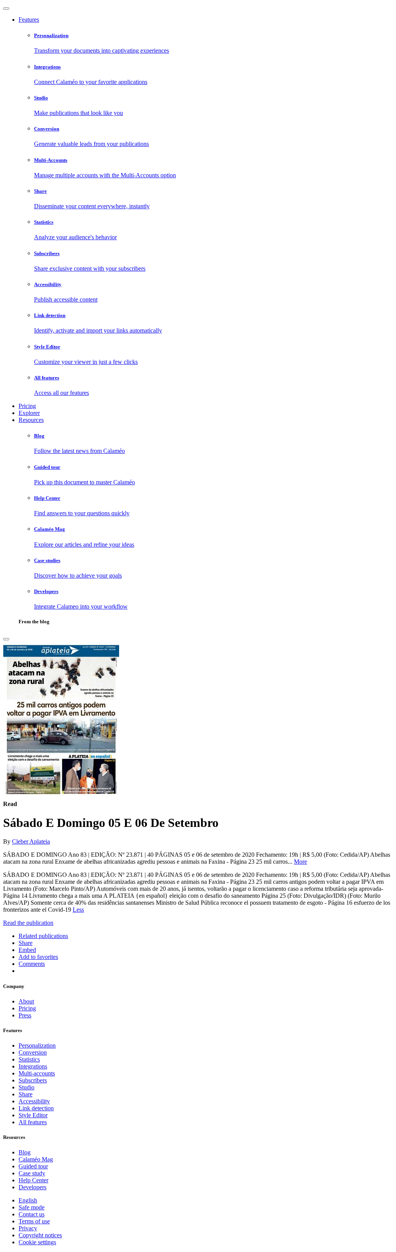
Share (25, 1094)
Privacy (28, 1228)
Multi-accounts (37, 1073)
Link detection (36, 1108)
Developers (32, 1187)
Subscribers (33, 1080)
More (300, 861)
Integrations (33, 1066)
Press (25, 1015)
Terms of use (34, 1221)
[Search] (6, 639)
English (28, 1200)
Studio (26, 1087)
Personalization (37, 1045)
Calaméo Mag (36, 1159)
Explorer (29, 413)
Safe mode (31, 1207)
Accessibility (34, 1101)
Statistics (29, 1059)
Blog (25, 1152)
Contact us (31, 1214)
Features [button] (29, 19)
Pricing (27, 406)
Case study (32, 1173)
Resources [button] (31, 420)
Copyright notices (40, 1235)
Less (78, 909)
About (26, 1001)
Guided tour (33, 1166)
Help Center (33, 1180)
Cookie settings (37, 1242)
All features (33, 1122)
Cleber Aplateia (31, 841)
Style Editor (33, 1115)
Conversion (33, 1052)
